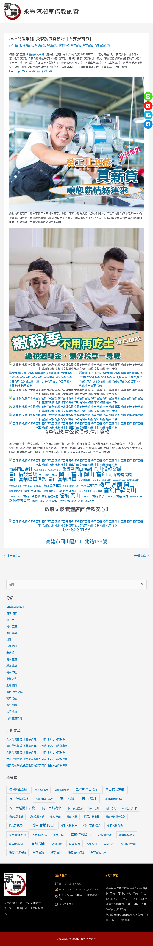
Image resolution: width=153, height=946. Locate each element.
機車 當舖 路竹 (68, 491)
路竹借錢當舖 (19, 501)
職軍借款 (64, 45)
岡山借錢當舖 (23, 474)
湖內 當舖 (97, 491)
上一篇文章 (12, 555)
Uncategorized (15, 606)
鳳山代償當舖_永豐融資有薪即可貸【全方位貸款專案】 (38, 745)
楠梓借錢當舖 (84, 480)
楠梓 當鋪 (106, 480)
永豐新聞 (11, 685)
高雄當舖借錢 (102, 45)
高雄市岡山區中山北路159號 (76, 541)
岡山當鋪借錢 (120, 475)
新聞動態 (11, 646)
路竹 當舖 (38, 501)
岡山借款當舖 (108, 469)
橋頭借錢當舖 (15, 486)
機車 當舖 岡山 (117, 484)
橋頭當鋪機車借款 (71, 486)
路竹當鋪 (87, 45)
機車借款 (11, 672)
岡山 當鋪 (95, 474)
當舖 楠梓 (86, 496)
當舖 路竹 (122, 496)
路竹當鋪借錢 (67, 501)
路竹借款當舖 (136, 496)
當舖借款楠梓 (15, 496)
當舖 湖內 (110, 496)
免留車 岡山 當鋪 (77, 469)
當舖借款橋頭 (31, 496)
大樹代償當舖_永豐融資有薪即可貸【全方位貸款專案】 (38, 752)
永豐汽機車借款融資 (51, 11)
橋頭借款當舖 (133, 480)
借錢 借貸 (12, 613)
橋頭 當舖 (27, 486)
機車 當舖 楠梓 (16, 491)
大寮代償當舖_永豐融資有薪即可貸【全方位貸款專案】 (38, 739)
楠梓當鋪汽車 (119, 480)
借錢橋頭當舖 (40, 470)
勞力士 (10, 619)
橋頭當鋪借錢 (52, 485)
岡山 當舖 (70, 474)
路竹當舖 (76, 45)
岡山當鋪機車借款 (27, 479)
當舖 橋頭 (98, 496)
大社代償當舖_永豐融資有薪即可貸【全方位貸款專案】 (38, 759)
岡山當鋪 (28, 45)
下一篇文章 (141, 555)
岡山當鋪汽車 (62, 479)
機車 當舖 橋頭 (33, 491)
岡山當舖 (16, 45)
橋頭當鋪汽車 (89, 485)
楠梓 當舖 (96, 480)
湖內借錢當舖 (85, 491)
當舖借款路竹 (50, 496)
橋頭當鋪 (52, 45)
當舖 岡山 (70, 495)
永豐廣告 (11, 678)
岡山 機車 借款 (48, 475)
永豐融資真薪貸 (35, 54)
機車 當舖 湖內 (51, 491)
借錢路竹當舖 (54, 470)
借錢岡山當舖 (21, 469)
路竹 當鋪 (52, 501)
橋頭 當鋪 (38, 486)
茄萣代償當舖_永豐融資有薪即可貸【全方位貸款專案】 (38, 765)
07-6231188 (76, 530)
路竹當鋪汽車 (86, 501)
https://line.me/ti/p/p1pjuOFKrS (33, 71)
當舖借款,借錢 (14, 692)
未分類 (10, 652)
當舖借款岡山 (120, 490)
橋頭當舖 (40, 45)
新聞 (9, 639)
